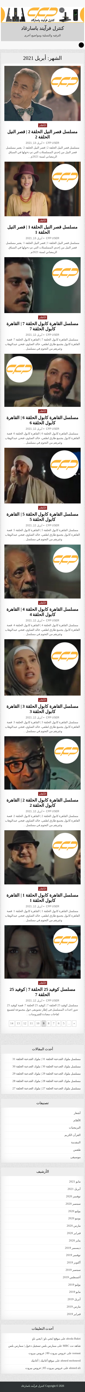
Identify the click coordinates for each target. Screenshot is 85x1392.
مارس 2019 (74, 1306)
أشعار (77, 1113)
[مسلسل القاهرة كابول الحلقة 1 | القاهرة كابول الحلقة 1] (42, 857)
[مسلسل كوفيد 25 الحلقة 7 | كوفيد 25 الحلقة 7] (42, 952)
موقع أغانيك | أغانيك (42, 1360)
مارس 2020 (74, 1225)
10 (37, 1023)
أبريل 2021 (74, 1189)
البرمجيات (75, 1127)
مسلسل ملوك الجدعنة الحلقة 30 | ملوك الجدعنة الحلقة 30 (46, 1066)
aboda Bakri (73, 1338)
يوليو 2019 (74, 1284)
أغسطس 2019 (72, 1277)
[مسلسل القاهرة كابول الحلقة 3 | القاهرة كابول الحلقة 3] (42, 667)
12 (24, 1023)
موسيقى (75, 1157)
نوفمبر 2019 (73, 1255)
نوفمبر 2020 (73, 1196)
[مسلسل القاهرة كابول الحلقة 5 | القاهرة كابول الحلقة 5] (42, 476)
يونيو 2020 (74, 1218)
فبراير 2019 (74, 1314)
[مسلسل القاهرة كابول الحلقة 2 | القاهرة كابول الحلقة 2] (42, 763)
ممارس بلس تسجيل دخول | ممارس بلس (32, 1345)
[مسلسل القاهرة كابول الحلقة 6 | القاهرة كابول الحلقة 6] (42, 380)
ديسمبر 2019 (73, 1247)
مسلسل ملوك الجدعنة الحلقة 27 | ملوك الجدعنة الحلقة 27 (46, 1088)
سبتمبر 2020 (73, 1203)
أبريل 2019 (74, 1299)
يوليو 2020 (74, 1211)
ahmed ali (75, 1368)
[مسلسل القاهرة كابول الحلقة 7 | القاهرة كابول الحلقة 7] (42, 285)
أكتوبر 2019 (74, 1262)
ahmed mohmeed (71, 1360)
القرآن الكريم (73, 1135)
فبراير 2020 (74, 1233)
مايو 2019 (75, 1291)
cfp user (52, 143)
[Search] (81, 45)
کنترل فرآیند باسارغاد (42, 28)
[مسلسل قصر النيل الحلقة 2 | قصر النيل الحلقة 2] (42, 93)
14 (11, 1023)
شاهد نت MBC (72, 1345)
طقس (77, 1149)
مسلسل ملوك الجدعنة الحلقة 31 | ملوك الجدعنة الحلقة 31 (46, 1059)
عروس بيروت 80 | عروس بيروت (47, 1353)
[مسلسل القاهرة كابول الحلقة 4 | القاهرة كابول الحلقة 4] (42, 571)
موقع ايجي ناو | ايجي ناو (46, 1338)
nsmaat (76, 1353)
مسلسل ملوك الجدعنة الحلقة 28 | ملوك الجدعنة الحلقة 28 (46, 1081)
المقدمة (76, 1142)
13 (18, 1023)
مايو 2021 (75, 1181)
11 (31, 1023)
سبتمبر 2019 (73, 1269)
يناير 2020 (75, 1240)
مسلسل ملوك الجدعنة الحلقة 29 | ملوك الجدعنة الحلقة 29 (46, 1073)
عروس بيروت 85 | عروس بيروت (44, 1368)
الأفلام (42, 125)
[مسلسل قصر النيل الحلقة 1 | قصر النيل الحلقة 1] (42, 189)
